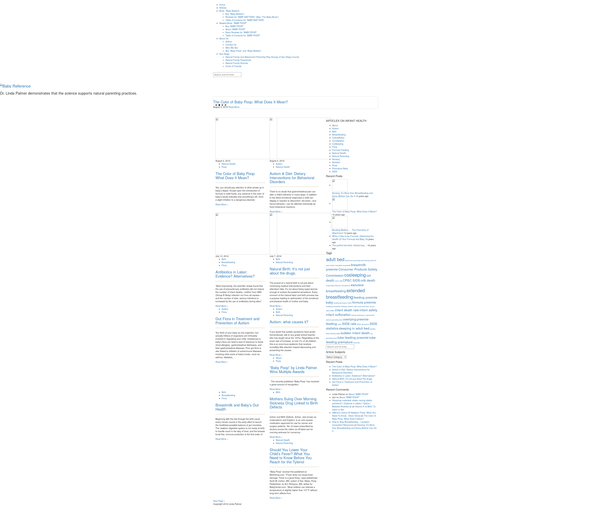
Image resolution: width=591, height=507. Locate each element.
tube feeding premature (351, 339)
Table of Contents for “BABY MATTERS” (244, 20)
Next (215, 102)
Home (222, 4)
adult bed (335, 259)
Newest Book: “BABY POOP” (233, 23)
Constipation (338, 140)
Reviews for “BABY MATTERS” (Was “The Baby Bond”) (252, 16)
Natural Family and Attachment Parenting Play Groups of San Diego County (262, 56)
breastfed (338, 265)
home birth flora (363, 306)
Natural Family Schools (236, 63)
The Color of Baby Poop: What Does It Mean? (235, 175)
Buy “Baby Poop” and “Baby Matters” (243, 50)
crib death (368, 280)
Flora (224, 265)
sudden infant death (355, 332)
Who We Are (231, 47)
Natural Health (229, 163)
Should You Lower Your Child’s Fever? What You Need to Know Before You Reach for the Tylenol (291, 455)
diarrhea (338, 285)
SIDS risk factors (363, 324)
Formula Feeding (340, 149)
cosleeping (355, 274)
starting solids (335, 333)
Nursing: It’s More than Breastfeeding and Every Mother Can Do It (352, 194)
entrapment (346, 285)
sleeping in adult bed (354, 328)
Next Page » (219, 500)
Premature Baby (340, 168)
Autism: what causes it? (289, 321)
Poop (224, 166)
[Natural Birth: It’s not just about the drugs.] (300, 233)
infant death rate (347, 310)
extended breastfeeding (345, 293)
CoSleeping (337, 143)
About (278, 357)
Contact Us (230, 44)
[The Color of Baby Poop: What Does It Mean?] (246, 138)
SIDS (334, 171)
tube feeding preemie (353, 337)
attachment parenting (352, 260)
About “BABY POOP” (235, 29)
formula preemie (364, 302)
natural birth (370, 315)
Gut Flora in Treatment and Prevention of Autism (237, 320)
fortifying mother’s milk (349, 306)
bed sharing (365, 260)
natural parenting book (334, 320)
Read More (234, 106)
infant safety (368, 310)
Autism (279, 163)
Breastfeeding (228, 262)
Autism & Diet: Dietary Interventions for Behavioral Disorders (292, 177)
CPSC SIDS (351, 280)
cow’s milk (338, 281)
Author (228, 41)
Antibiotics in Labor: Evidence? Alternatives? (235, 273)
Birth (224, 259)
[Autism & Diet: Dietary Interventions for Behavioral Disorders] (300, 138)
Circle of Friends (233, 66)
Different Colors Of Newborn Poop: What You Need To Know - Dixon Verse (354, 414)
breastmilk (346, 265)
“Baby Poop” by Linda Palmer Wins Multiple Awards (293, 369)
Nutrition (336, 162)
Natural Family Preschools (238, 60)
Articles (222, 7)
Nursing (336, 159)
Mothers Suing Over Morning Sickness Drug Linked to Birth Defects (294, 403)
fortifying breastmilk (333, 306)
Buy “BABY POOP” (234, 26)
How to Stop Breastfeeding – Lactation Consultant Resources (351, 423)
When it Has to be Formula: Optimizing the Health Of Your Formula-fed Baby (353, 238)
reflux (340, 324)
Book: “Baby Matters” (229, 10)
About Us (223, 38)
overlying (349, 319)
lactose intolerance (358, 315)
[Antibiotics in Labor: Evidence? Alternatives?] (246, 233)
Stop (218, 104)
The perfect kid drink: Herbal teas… (349, 245)
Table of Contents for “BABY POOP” (242, 35)
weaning (356, 342)
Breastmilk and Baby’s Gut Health (237, 407)
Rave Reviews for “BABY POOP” (241, 32)
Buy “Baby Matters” (234, 13)
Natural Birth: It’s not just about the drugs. (290, 270)
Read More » (221, 204)
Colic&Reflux (338, 137)
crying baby (330, 285)
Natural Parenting (284, 262)
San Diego (224, 53)
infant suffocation (338, 314)
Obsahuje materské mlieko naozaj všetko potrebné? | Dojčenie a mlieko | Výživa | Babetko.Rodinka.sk (352, 403)
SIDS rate (349, 323)
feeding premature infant (343, 303)
